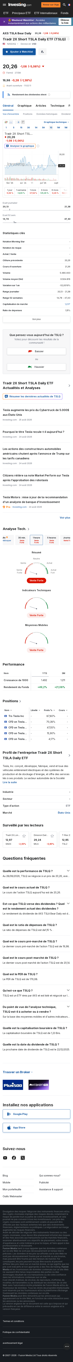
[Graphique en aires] (11, 122)
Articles (41, 105)
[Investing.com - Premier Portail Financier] (19, 5)
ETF (6, 13)
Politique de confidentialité (16, 1332)
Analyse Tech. (14, 529)
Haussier (39, 366)
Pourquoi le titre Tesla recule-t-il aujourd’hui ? (33, 431)
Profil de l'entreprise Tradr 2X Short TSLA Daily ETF (32, 755)
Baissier (39, 351)
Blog (5, 1175)
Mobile (6, 1182)
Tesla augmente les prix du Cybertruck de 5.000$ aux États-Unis (36, 412)
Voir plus (36, 319)
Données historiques (46, 114)
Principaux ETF (21, 13)
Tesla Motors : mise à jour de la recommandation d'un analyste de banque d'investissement (35, 500)
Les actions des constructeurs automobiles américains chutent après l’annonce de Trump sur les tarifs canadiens (36, 453)
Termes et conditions (13, 1321)
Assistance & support (51, 1189)
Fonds (64, 13)
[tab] (22, 540)
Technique (57, 105)
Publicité (44, 1182)
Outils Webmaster (12, 1196)
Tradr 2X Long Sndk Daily (18, 835)
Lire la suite (10, 782)
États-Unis (64, 812)
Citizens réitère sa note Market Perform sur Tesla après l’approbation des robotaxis (36, 478)
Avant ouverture (14, 85)
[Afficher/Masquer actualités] (23, 122)
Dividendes (67, 114)
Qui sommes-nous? (49, 1175)
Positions (27, 114)
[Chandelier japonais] (6, 122)
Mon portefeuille (12, 1189)
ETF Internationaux (45, 13)
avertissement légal (13, 1343)
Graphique (24, 105)
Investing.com (20, 507)
